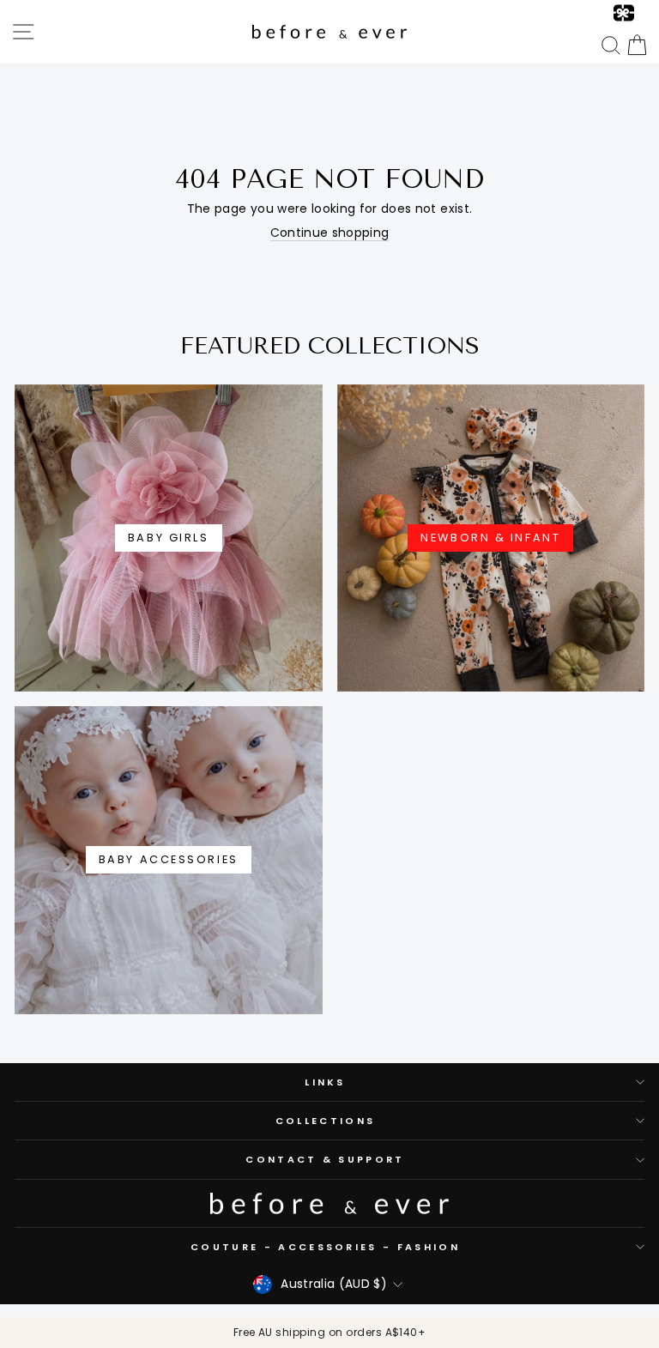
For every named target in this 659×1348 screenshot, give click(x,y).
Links (325, 1082)
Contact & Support (324, 1159)
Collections (325, 1120)
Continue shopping (330, 233)
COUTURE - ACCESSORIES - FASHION (325, 1247)
